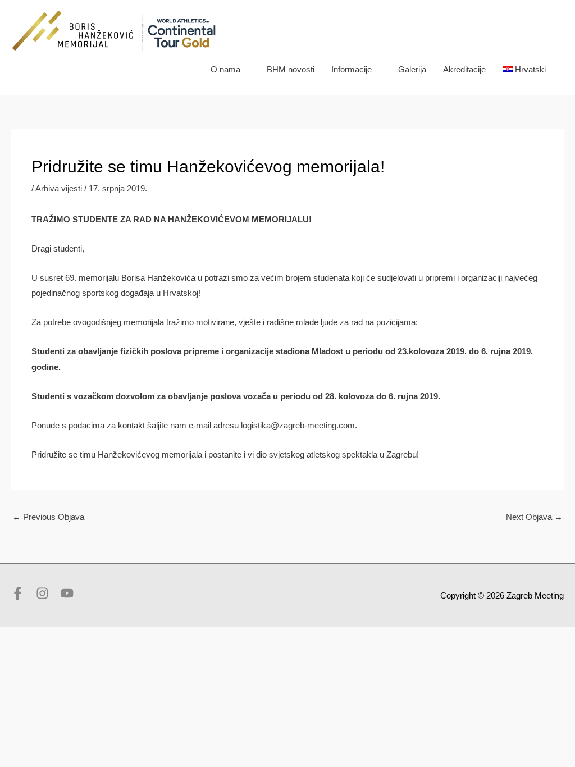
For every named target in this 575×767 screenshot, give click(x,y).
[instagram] (47, 593)
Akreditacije (464, 69)
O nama (225, 69)
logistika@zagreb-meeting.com (298, 425)
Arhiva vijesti (58, 188)
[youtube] (69, 593)
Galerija (412, 69)
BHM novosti (290, 69)
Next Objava (534, 517)
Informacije (351, 69)
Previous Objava (48, 517)
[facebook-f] (22, 593)
